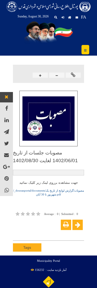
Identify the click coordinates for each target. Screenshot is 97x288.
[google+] (6, 167)
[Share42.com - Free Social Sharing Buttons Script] (47, 233)
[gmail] (6, 155)
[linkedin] (6, 120)
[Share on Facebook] (16, 233)
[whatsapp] (6, 190)
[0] (28, 214)
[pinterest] (6, 178)
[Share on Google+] (24, 233)
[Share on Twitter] (39, 233)
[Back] (77, 225)
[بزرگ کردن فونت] (40, 75)
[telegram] (6, 132)
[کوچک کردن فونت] (56, 75)
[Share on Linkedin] (31, 233)
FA (83, 17)
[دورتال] (49, 281)
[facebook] (6, 108)
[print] (66, 225)
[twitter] (6, 143)
